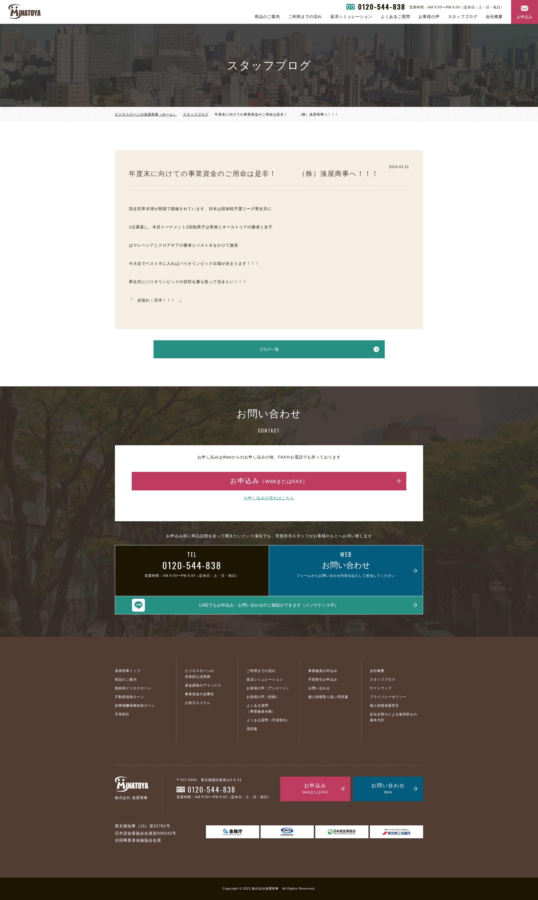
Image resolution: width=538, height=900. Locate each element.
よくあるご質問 (395, 16)
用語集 (252, 729)
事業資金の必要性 (199, 694)
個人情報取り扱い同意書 (328, 697)
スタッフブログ (462, 16)
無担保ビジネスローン (133, 688)
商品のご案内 (267, 16)
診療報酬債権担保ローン (135, 706)
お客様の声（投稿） (263, 697)
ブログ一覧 (269, 349)
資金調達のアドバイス (203, 685)
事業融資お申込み (322, 671)
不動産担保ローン (129, 697)
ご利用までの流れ (305, 16)
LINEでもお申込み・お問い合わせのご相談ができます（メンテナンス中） (269, 605)
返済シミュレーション (351, 16)
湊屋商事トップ (127, 671)
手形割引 (122, 714)
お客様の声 (429, 16)
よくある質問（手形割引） (268, 720)
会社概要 (494, 16)
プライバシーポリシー (388, 697)
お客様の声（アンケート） (268, 688)
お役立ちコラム (197, 703)
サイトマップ (381, 688)
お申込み (524, 17)
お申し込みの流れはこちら (269, 498)
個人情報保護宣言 (384, 706)
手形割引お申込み (322, 679)
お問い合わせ (319, 688)
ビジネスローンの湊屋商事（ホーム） (146, 114)
